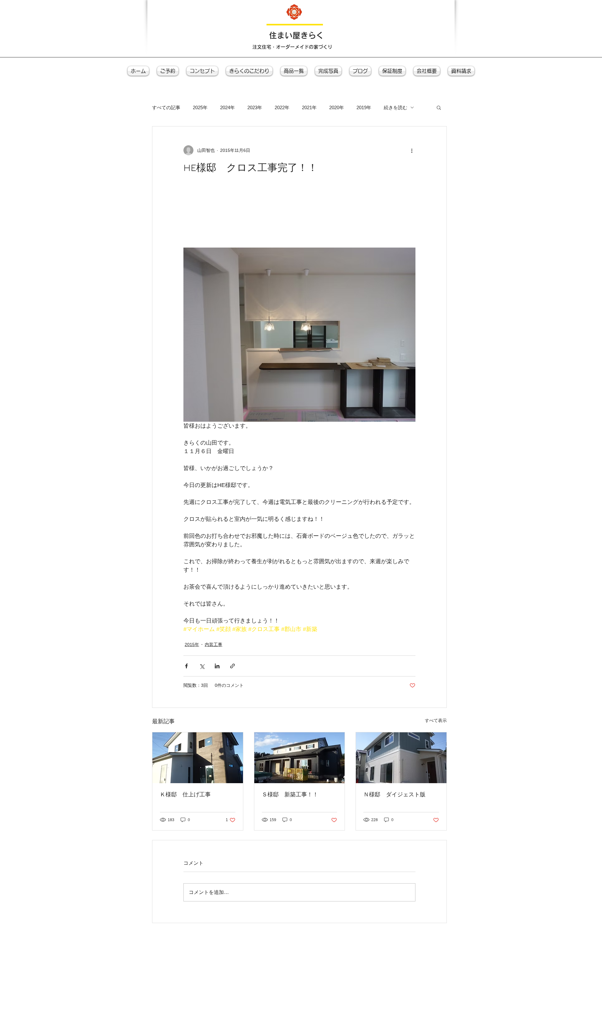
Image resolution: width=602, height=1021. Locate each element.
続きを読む (395, 107)
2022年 (282, 107)
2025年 (200, 107)
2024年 (227, 107)
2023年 (254, 107)
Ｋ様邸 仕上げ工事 (185, 794)
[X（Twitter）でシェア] (202, 666)
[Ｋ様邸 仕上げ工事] (197, 757)
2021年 (309, 107)
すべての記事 (166, 107)
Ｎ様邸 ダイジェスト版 (394, 794)
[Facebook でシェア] (186, 666)
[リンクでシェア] (232, 666)
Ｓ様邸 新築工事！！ (290, 794)
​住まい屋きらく (296, 35)
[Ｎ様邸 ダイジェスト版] (401, 757)
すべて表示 (436, 720)
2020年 (336, 107)
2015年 (192, 644)
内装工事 (213, 644)
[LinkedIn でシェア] (217, 666)
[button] (439, 107)
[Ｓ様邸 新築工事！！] (299, 757)
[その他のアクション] (411, 150)
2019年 (363, 107)
